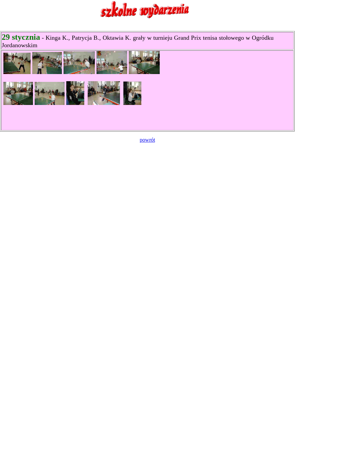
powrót (147, 140)
